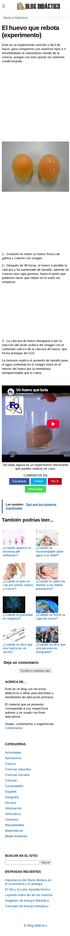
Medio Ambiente (16, 836)
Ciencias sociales (17, 775)
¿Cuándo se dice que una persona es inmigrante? (50, 648)
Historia (10, 803)
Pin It (54, 481)
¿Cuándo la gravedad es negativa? (17, 616)
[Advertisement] (35, 102)
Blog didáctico (37, 925)
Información (13, 808)
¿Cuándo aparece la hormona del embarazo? (17, 551)
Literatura (11, 819)
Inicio (7, 18)
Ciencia (19, 18)
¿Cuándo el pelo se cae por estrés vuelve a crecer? (18, 585)
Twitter (38, 481)
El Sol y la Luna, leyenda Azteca (27, 889)
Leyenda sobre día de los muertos (28, 895)
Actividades (13, 752)
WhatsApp (35, 489)
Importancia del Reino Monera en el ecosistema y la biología (28, 882)
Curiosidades (14, 786)
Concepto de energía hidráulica (26, 906)
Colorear (11, 780)
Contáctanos (14, 728)
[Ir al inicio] (38, 9)
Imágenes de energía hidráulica (27, 900)
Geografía (12, 797)
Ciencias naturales (18, 769)
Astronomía (13, 758)
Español (10, 791)
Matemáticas (14, 830)
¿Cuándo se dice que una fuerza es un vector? (17, 648)
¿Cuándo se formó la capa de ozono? (50, 616)
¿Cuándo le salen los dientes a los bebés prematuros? (50, 585)
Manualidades (14, 825)
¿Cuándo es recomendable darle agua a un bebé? (49, 551)
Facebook (19, 481)
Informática (13, 814)
